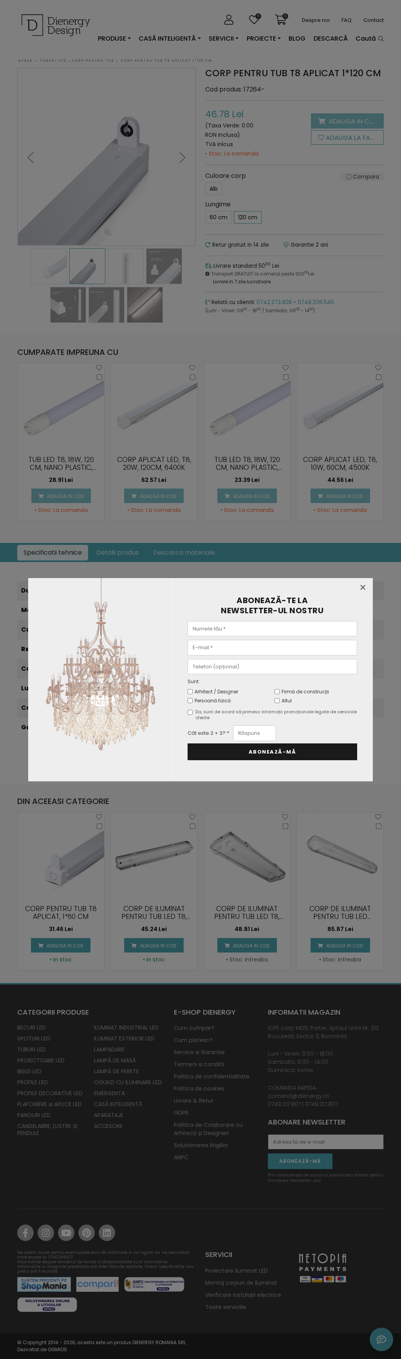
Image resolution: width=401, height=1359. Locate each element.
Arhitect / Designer (216, 691)
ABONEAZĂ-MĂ (272, 752)
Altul (287, 700)
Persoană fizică (213, 700)
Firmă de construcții (305, 691)
